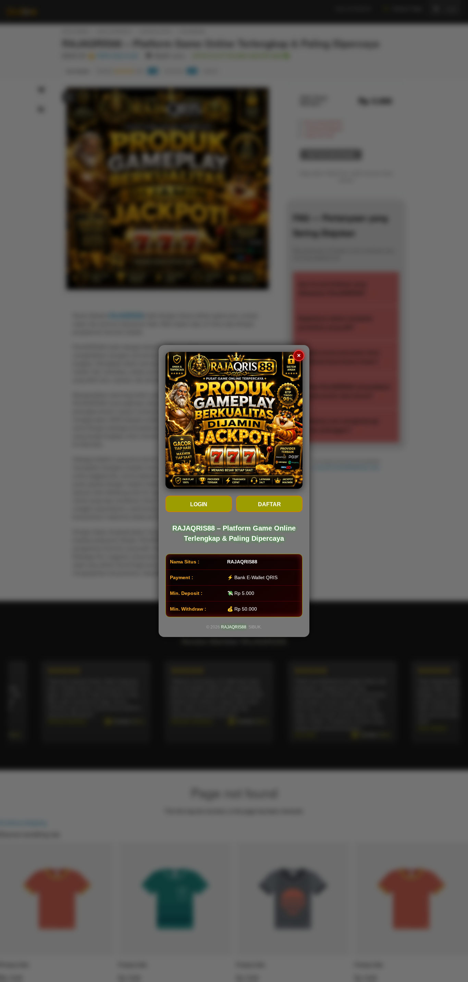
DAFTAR (269, 504)
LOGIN (198, 504)
